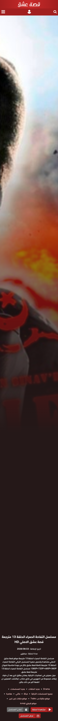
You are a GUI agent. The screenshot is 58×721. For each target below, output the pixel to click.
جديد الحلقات (34, 689)
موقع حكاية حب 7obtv (40, 698)
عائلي (18, 694)
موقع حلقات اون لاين (18, 698)
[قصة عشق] (29, 4)
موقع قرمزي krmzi (28, 703)
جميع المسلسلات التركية (42, 694)
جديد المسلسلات (17, 689)
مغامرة (9, 694)
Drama (46, 689)
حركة (26, 694)
